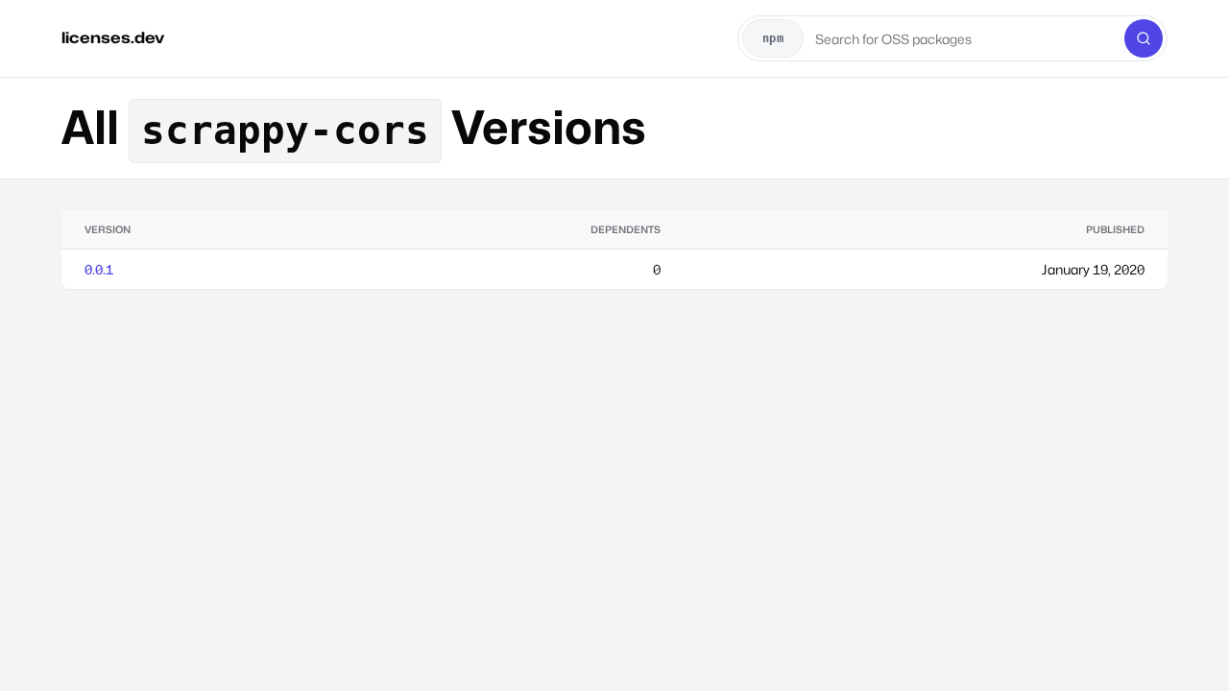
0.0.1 (98, 269)
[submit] (1143, 38)
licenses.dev (112, 38)
